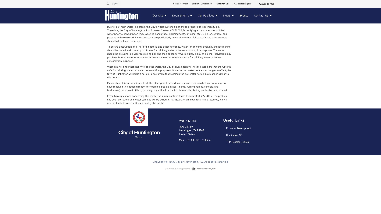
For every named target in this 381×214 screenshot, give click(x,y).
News (226, 15)
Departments (180, 15)
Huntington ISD (222, 4)
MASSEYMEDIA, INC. (206, 169)
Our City (158, 15)
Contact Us (261, 15)
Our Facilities (206, 15)
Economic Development (202, 4)
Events (243, 15)
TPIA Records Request (241, 4)
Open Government (180, 4)
